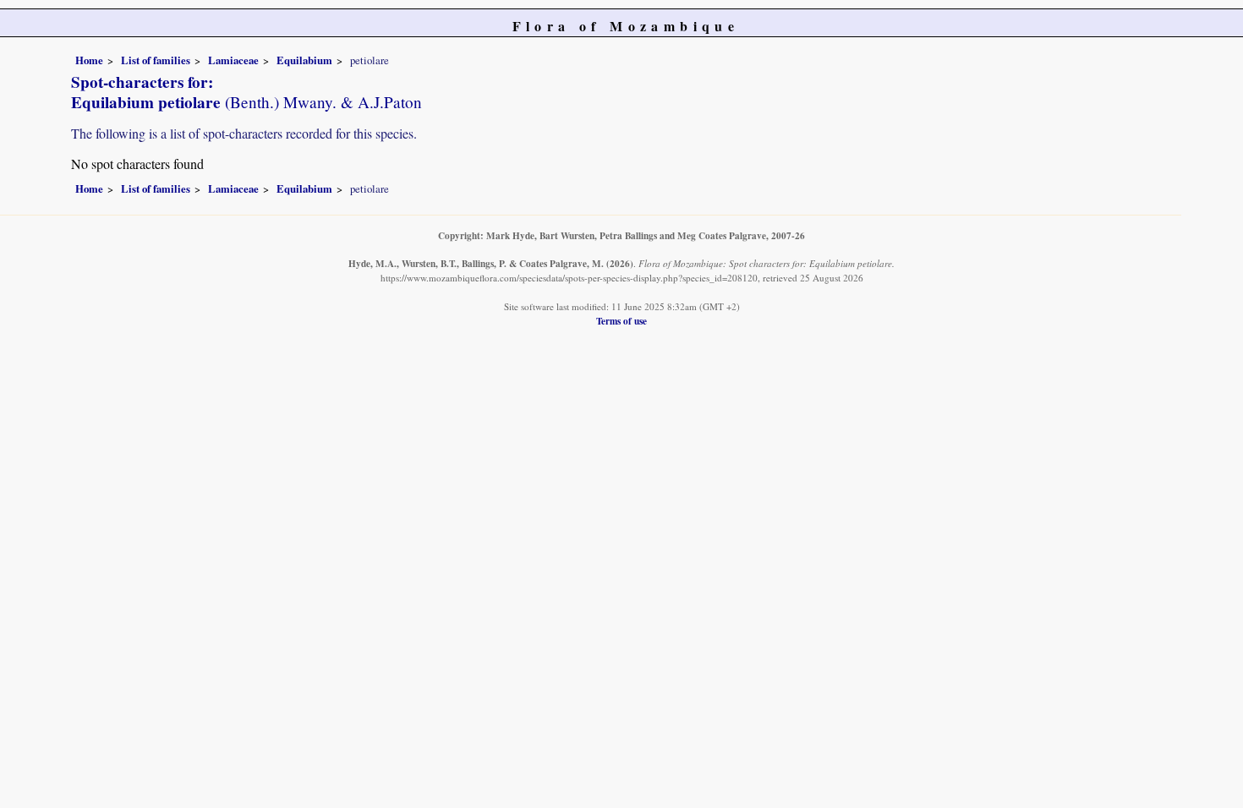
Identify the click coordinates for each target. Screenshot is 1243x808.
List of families (155, 60)
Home (89, 60)
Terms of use (621, 321)
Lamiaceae (233, 60)
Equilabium (304, 60)
